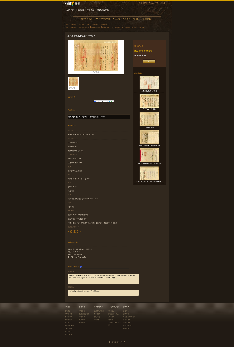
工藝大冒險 (68, 328)
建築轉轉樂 (68, 320)
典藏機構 (126, 18)
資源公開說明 (127, 325)
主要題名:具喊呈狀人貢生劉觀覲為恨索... (149, 181)
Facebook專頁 (153, 3)
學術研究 (97, 317)
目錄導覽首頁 (86, 18)
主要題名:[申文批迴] (149, 109)
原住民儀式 (68, 331)
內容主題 (116, 18)
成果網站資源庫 (99, 311)
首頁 (140, 3)
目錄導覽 (80, 10)
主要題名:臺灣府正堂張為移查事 (149, 145)
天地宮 (67, 322)
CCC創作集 (68, 314)
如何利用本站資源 (129, 317)
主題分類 (82, 317)
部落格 (145, 3)
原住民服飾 (68, 334)
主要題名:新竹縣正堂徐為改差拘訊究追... (149, 163)
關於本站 (126, 314)
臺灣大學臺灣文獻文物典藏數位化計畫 (124, 27)
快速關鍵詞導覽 (84, 314)
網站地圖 (126, 328)
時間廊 (110, 320)
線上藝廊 (111, 317)
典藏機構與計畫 (84, 27)
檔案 (88, 24)
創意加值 (97, 320)
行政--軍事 (103, 24)
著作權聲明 (126, 320)
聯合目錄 (82, 311)
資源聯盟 (147, 18)
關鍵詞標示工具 (113, 314)
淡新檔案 (95, 24)
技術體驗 (90, 10)
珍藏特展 (70, 10)
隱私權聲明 (126, 322)
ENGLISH (163, 3)
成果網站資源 (103, 10)
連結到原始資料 (74, 116)
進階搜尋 (136, 18)
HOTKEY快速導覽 (102, 18)
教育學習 (97, 314)
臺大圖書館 (105, 27)
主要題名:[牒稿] (149, 127)
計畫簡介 (126, 311)
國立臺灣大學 (95, 27)
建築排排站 (68, 317)
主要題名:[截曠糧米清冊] (149, 91)
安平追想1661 (69, 325)
